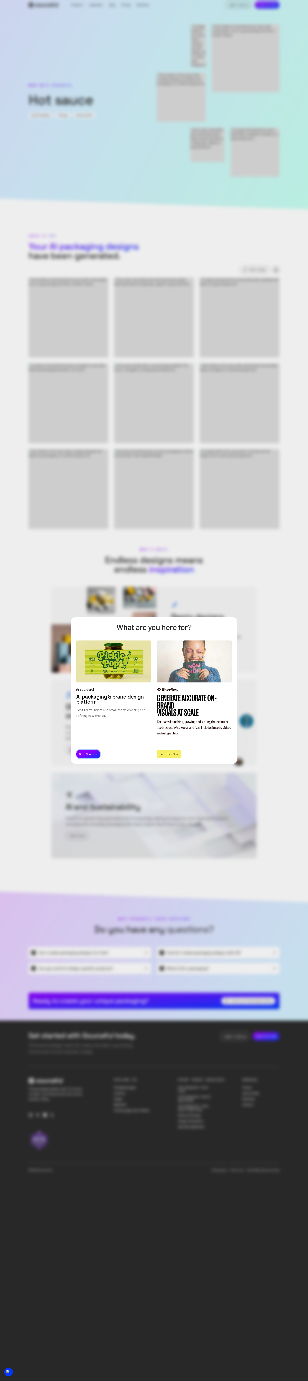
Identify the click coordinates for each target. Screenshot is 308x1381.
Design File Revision (190, 1121)
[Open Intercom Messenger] (8, 1372)
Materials (120, 1104)
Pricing (246, 1087)
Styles (118, 1099)
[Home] (43, 5)
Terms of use (237, 1170)
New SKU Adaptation (191, 1126)
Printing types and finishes (131, 1110)
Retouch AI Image (189, 1115)
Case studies (250, 1093)
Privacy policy (219, 1170)
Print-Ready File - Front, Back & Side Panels (193, 1107)
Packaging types (125, 1087)
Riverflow (248, 1099)
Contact (247, 1104)
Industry (119, 1093)
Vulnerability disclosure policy (263, 1170)
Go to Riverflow (169, 754)
